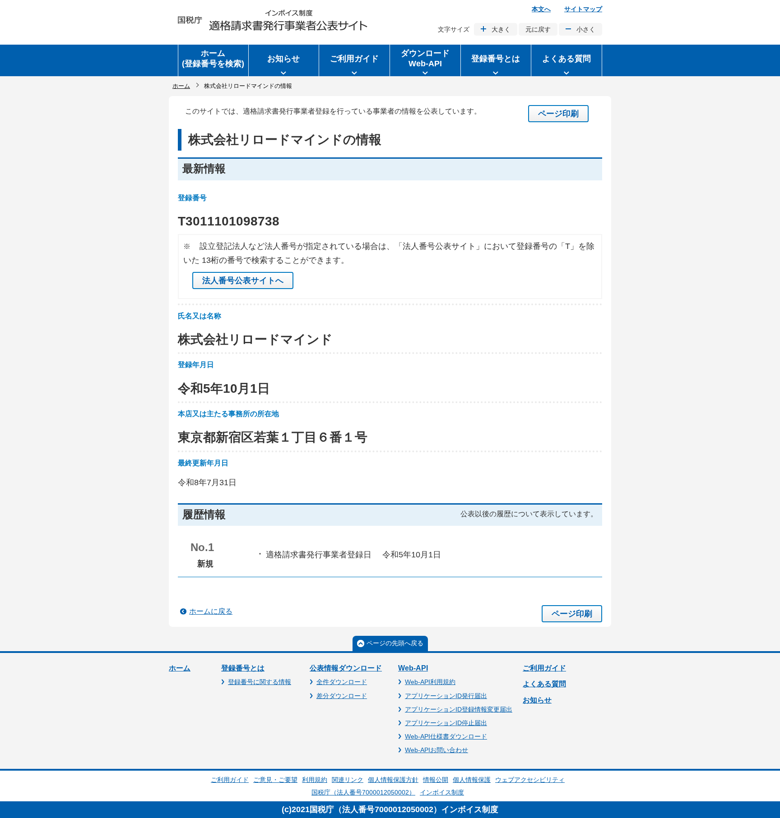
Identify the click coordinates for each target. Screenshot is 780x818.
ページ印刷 (558, 113)
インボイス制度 (442, 792)
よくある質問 (544, 684)
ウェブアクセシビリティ (530, 779)
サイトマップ (583, 9)
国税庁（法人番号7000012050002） (363, 792)
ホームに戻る (210, 611)
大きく (501, 29)
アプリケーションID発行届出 (446, 695)
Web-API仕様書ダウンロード (446, 736)
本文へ (541, 9)
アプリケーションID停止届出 (446, 722)
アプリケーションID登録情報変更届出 (458, 709)
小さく (585, 29)
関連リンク (347, 779)
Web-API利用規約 (430, 681)
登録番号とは (243, 668)
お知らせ (537, 700)
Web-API (413, 668)
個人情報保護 (472, 779)
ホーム (181, 86)
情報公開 (435, 779)
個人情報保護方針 (393, 779)
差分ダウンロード (341, 695)
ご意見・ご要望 (275, 779)
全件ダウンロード (341, 681)
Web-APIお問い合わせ (436, 750)
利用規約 (314, 779)
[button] (284, 60)
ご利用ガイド (544, 668)
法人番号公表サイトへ (242, 280)
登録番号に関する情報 (259, 681)
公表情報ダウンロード (346, 668)
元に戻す (538, 29)
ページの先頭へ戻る (395, 643)
